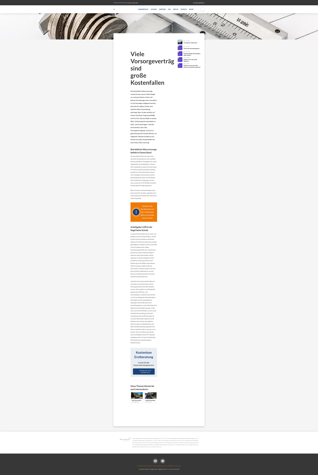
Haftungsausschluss (159, 466)
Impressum (170, 466)
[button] (203, 9)
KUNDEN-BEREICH (199, 2)
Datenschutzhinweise (144, 466)
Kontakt (178, 466)
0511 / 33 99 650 (133, 2)
